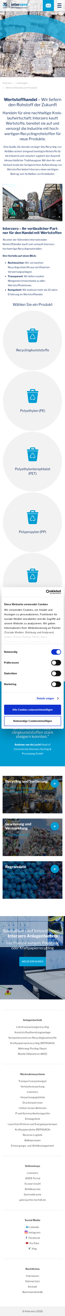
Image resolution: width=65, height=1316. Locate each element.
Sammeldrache (32, 1194)
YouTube (34, 1243)
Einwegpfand (32, 1118)
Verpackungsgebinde (32, 1097)
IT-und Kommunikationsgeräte (32, 1113)
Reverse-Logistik (32, 1135)
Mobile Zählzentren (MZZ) (32, 1053)
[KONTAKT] (48, 5)
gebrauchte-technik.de (32, 1199)
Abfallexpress (32, 1189)
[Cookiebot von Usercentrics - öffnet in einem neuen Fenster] (46, 592)
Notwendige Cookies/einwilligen (32, 720)
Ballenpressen (32, 1140)
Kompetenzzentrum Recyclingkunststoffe (32, 1037)
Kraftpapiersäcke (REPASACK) (32, 1129)
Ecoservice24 (33, 1183)
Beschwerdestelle (32, 1292)
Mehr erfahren (32, 961)
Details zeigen (45, 698)
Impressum (32, 1275)
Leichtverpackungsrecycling (32, 1027)
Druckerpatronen (33, 1102)
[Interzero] (15, 6)
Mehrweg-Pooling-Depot (32, 1048)
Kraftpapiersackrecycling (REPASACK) (32, 1043)
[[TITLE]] (58, 5)
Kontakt (32, 1286)
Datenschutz (32, 1281)
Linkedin (34, 1227)
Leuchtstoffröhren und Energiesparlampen (32, 1124)
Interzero (7, 83)
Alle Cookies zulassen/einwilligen (32, 709)
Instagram (34, 1232)
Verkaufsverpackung (32, 1086)
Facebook (34, 1237)
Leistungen (22, 83)
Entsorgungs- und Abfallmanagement (32, 1145)
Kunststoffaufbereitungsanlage (33, 1032)
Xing (34, 1248)
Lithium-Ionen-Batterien (32, 1108)
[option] (32, 957)
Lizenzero (32, 1091)
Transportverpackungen (32, 1081)
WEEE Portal (32, 1178)
